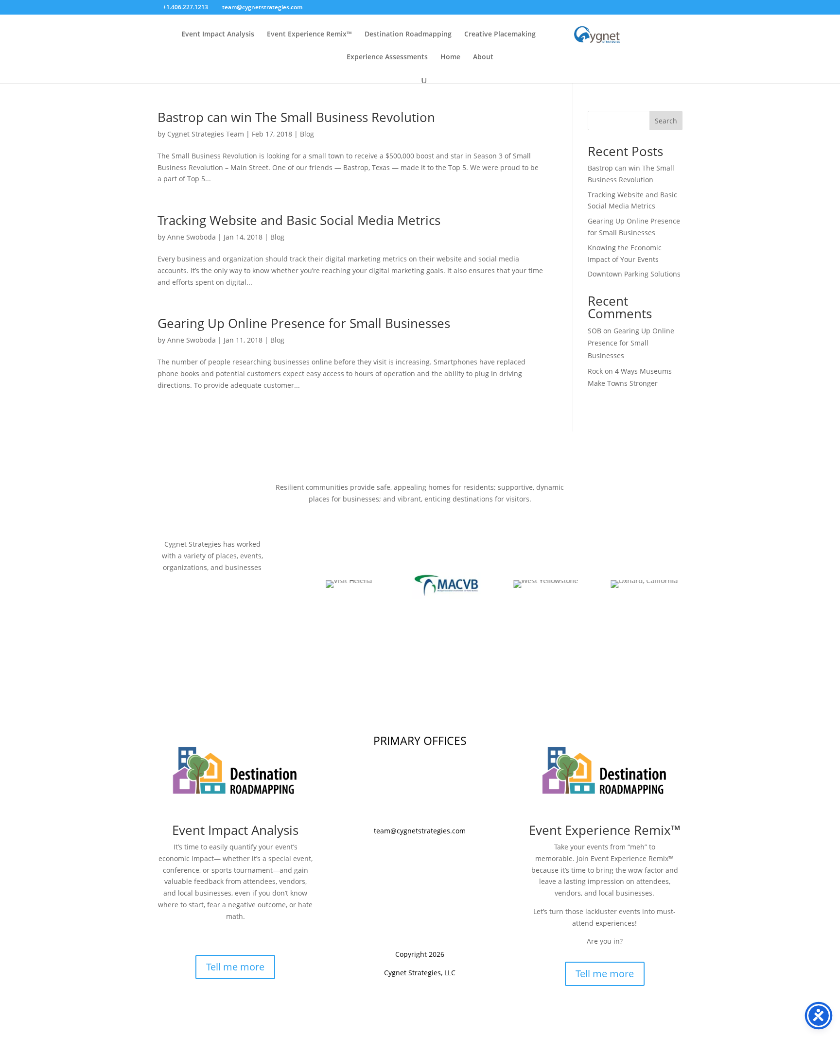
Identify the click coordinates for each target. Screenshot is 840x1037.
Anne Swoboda (191, 237)
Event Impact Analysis (217, 34)
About (483, 57)
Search (666, 120)
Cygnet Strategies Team (205, 133)
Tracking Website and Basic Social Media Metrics (299, 220)
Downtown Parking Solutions (634, 273)
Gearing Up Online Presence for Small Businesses (304, 323)
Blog (307, 133)
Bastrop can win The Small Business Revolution (296, 117)
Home (450, 57)
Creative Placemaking (500, 34)
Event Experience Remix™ (309, 34)
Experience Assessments (387, 57)
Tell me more (235, 966)
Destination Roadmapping (408, 34)
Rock (595, 371)
